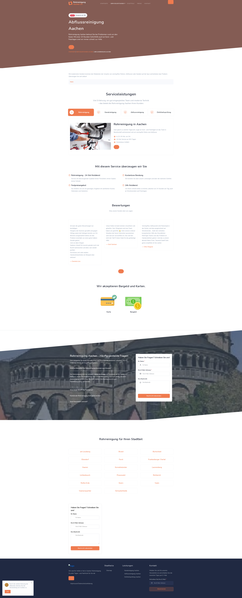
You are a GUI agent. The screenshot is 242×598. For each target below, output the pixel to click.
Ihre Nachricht (142, 379)
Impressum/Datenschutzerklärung (81, 583)
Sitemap (109, 570)
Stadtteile (130, 3)
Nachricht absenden (85, 548)
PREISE (139, 3)
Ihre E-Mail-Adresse (145, 370)
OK (8, 592)
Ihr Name (141, 361)
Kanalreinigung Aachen (131, 570)
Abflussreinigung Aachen (132, 574)
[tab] (81, 112)
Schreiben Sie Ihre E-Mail (158, 579)
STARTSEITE (104, 3)
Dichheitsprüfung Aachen (132, 577)
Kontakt (147, 3)
